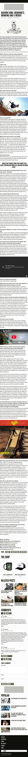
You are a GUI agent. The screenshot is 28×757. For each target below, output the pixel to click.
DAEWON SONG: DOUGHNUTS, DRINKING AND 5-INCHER (13, 14)
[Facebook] (18, 748)
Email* (2, 678)
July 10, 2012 (3, 17)
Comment (3, 665)
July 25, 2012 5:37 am (8, 630)
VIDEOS (2, 741)
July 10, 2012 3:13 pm (8, 617)
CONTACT (3, 746)
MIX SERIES (3, 743)
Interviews (23, 552)
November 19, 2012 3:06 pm (9, 648)
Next (8, 613)
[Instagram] (23, 748)
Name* (2, 674)
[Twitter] (20, 748)
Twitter (12, 549)
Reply (2, 626)
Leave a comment (6, 663)
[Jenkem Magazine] (14, 1)
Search (2, 751)
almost (8, 552)
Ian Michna (10, 17)
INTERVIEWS (16, 17)
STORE (2, 748)
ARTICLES (3, 737)
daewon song (15, 552)
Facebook (18, 547)
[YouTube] (25, 748)
